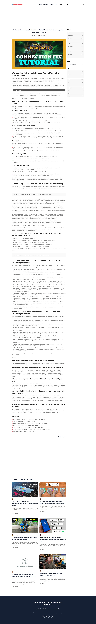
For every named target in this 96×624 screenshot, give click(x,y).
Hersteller (75, 57)
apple (75, 93)
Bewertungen (75, 46)
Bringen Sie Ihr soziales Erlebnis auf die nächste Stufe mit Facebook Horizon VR (29, 427)
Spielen (34, 35)
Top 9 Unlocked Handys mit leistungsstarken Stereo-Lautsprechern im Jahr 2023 (25, 503)
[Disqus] (38, 459)
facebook (75, 87)
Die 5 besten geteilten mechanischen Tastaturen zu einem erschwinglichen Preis (53, 502)
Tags (56, 4)
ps (75, 71)
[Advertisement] (48, 15)
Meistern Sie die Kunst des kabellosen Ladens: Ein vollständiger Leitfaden (27, 425)
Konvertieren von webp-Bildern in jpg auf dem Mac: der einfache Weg (52, 574)
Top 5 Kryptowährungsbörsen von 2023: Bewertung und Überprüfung (36, 194)
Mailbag (75, 48)
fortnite (75, 85)
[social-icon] (43, 616)
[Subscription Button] (58, 608)
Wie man (75, 38)
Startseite (40, 4)
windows (75, 77)
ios (75, 82)
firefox (75, 95)
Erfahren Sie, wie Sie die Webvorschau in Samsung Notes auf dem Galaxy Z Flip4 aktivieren (31, 429)
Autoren (51, 4)
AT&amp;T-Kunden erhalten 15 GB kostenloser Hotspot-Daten (25, 421)
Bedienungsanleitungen (52, 570)
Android (75, 51)
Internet (75, 43)
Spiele (75, 40)
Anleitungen (25, 571)
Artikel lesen (14, 513)
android (75, 74)
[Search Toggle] (83, 4)
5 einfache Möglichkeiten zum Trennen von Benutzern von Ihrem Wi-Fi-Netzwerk (29, 419)
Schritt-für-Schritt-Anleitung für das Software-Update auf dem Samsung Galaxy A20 (53, 539)
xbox (75, 79)
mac (75, 90)
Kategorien (45, 4)
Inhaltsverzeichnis (19, 90)
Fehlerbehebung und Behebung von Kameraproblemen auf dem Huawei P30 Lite (24, 576)
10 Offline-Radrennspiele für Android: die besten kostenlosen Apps (24, 538)
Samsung (75, 54)
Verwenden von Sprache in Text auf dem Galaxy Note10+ (24, 431)
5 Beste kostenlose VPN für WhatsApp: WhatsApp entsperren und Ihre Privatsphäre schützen (31, 423)
